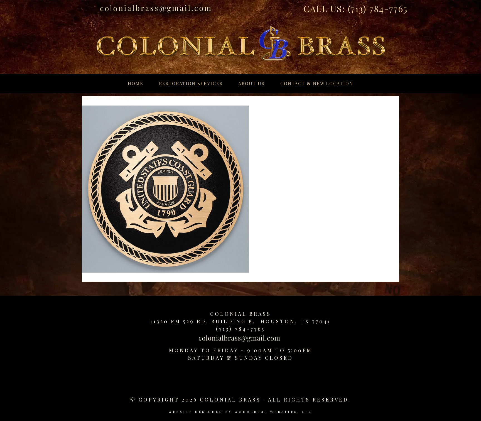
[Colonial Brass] (240, 37)
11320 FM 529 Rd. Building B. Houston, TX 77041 (240, 321)
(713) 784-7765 (378, 8)
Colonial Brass (240, 313)
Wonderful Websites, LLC (273, 411)
